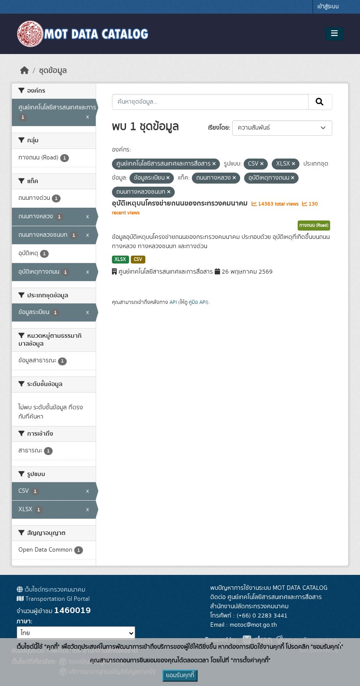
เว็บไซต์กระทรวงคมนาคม (54, 589)
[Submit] (320, 102)
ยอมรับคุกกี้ (180, 675)
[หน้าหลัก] (24, 70)
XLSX (120, 259)
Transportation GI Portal (57, 599)
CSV (138, 259)
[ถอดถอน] (214, 164)
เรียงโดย (218, 127)
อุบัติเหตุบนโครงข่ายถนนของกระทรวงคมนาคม (180, 203)
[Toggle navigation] (334, 33)
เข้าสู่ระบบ (328, 7)
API (173, 302)
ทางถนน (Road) (313, 225)
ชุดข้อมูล (53, 70)
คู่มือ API (198, 302)
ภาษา (24, 621)
